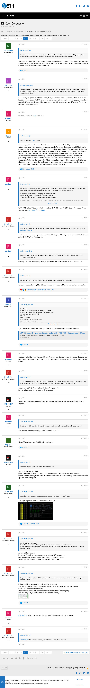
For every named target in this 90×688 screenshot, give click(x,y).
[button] (3, 16)
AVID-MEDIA (8, 404)
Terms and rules (59, 668)
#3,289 (86, 298)
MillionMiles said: (25, 85)
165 (25, 38)
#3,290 (86, 353)
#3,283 (86, 112)
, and (40, 289)
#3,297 (86, 532)
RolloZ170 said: (25, 251)
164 (21, 38)
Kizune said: (24, 184)
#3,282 (86, 79)
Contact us (50, 668)
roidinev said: (24, 136)
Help (76, 668)
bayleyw (8, 445)
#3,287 (86, 244)
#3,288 (86, 269)
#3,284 (86, 129)
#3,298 (86, 567)
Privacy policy (70, 668)
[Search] (87, 16)
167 (34, 38)
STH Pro (4, 668)
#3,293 (86, 415)
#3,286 (86, 218)
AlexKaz (8, 305)
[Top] (85, 667)
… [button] (12, 38)
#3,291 (86, 371)
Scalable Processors (37, 210)
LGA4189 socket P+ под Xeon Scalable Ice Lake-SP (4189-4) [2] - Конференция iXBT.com (52, 333)
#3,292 (86, 398)
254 (41, 38)
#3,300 (86, 629)
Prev (5, 39)
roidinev (8, 118)
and (28, 169)
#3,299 (86, 611)
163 (16, 38)
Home (81, 668)
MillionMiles (8, 51)
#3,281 (86, 44)
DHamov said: (24, 50)
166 (30, 38)
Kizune (8, 136)
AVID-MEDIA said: (25, 304)
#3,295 (86, 456)
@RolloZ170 (22, 615)
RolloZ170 (8, 224)
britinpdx (5, 26)
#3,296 (86, 485)
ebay (34, 116)
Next (47, 39)
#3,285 (86, 177)
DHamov (8, 85)
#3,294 (86, 438)
